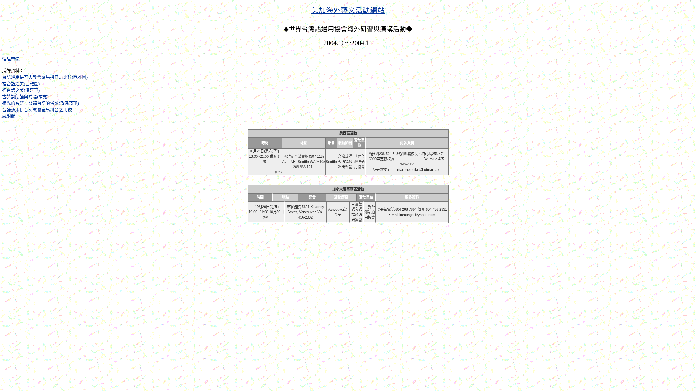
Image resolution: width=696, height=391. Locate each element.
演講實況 (11, 59)
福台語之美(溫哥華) (21, 90)
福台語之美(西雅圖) (21, 83)
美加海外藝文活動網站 (348, 10)
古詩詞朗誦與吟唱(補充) (25, 96)
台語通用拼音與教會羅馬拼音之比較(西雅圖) (45, 77)
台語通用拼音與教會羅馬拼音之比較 (37, 110)
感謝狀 (8, 116)
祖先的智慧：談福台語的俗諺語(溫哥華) (40, 103)
